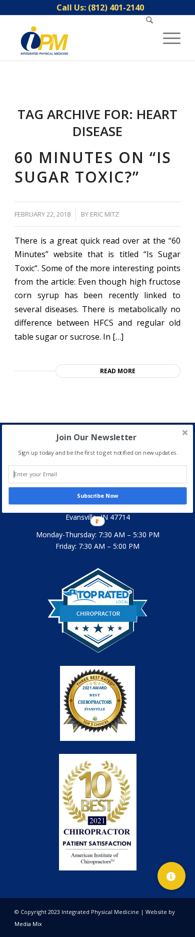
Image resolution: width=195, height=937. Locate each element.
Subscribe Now (97, 495)
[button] (97, 437)
